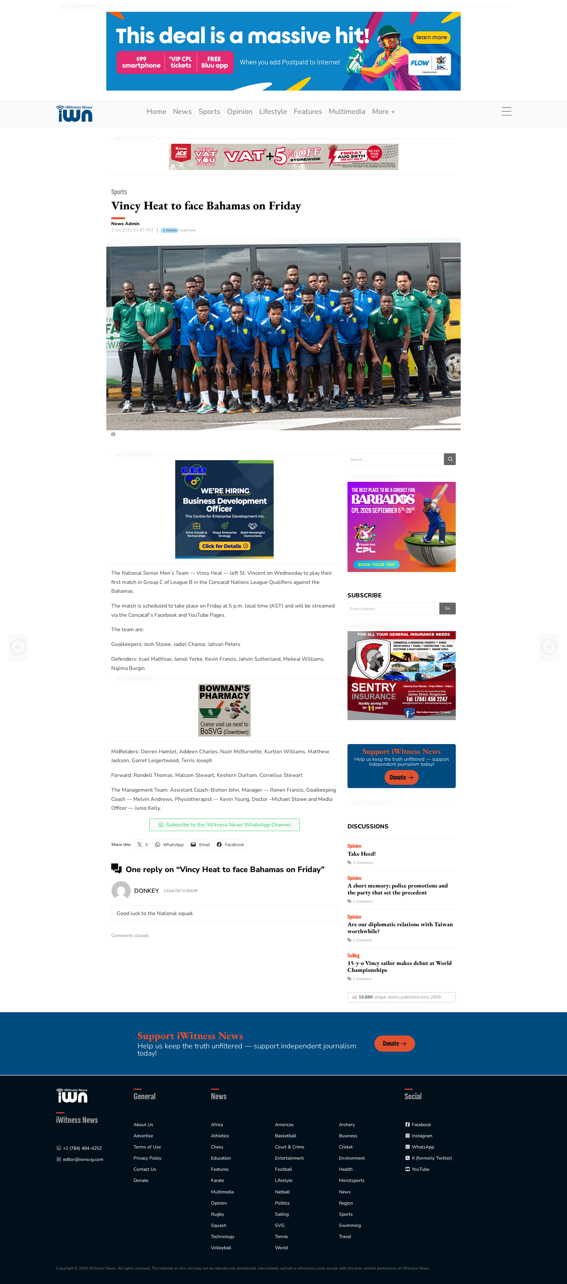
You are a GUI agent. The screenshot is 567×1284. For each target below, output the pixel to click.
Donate (398, 777)
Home (156, 112)
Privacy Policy (147, 1158)
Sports (209, 112)
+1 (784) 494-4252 (82, 1148)
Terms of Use (147, 1147)
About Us (143, 1125)
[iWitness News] (71, 1095)
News (182, 112)
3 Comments (363, 862)
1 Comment (362, 940)
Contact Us (145, 1169)
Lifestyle (273, 112)
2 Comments (363, 901)
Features (308, 112)
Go (447, 608)
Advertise (143, 1136)
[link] (74, 114)
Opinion (240, 112)
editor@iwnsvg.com (83, 1159)
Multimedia (347, 112)
